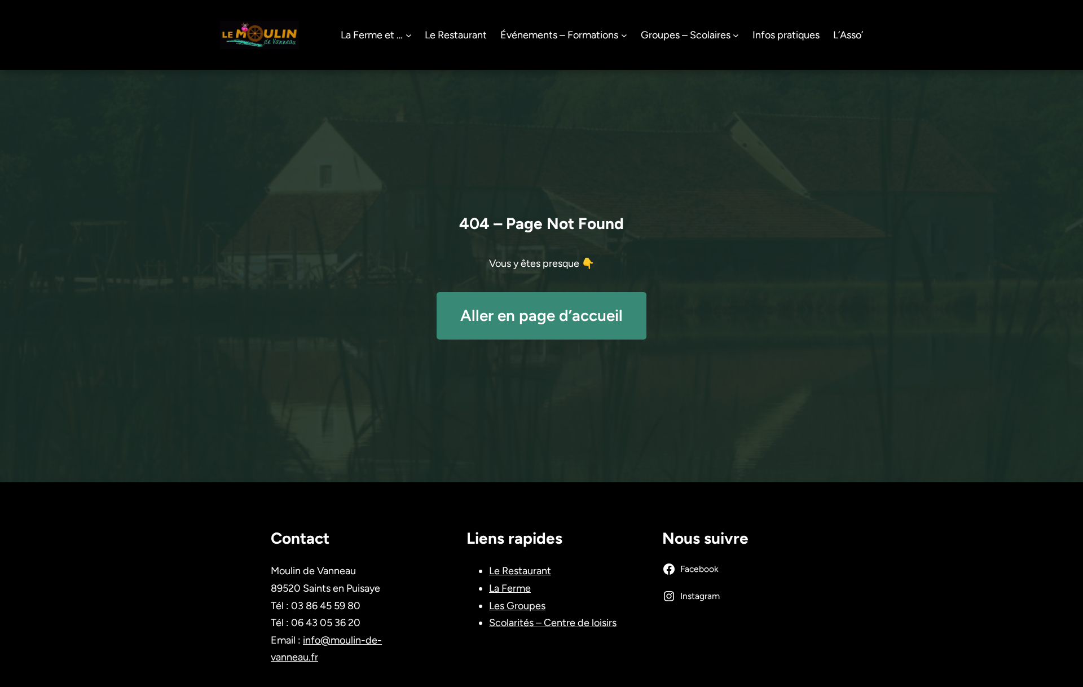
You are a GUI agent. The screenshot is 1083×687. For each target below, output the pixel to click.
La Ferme (510, 588)
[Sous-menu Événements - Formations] (624, 35)
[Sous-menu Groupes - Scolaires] (736, 35)
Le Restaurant (520, 571)
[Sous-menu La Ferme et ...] (409, 35)
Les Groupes (517, 606)
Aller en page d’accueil (541, 315)
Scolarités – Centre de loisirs (553, 622)
